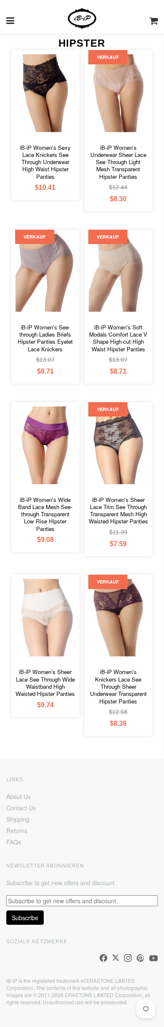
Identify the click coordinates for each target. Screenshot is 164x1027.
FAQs (13, 842)
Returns (16, 830)
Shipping (17, 819)
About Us (18, 796)
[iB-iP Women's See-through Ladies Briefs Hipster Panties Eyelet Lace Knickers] (45, 272)
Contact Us (21, 808)
